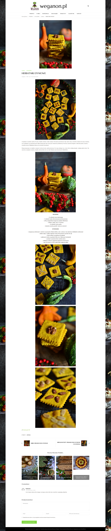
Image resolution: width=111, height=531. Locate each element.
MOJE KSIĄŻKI (54, 13)
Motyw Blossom (70, 529)
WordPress (83, 529)
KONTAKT (79, 13)
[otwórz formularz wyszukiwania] (88, 6)
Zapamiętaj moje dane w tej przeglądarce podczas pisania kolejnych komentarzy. (39, 517)
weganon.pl (53, 6)
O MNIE (38, 13)
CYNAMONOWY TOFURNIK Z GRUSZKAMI (29, 477)
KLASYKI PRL (71, 13)
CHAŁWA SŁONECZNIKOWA (64, 477)
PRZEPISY (32, 13)
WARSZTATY (63, 13)
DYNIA (29, 435)
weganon (23, 76)
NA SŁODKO (29, 70)
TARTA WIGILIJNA (47, 477)
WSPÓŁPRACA (45, 13)
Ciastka (23, 70)
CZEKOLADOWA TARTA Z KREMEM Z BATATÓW (81, 477)
